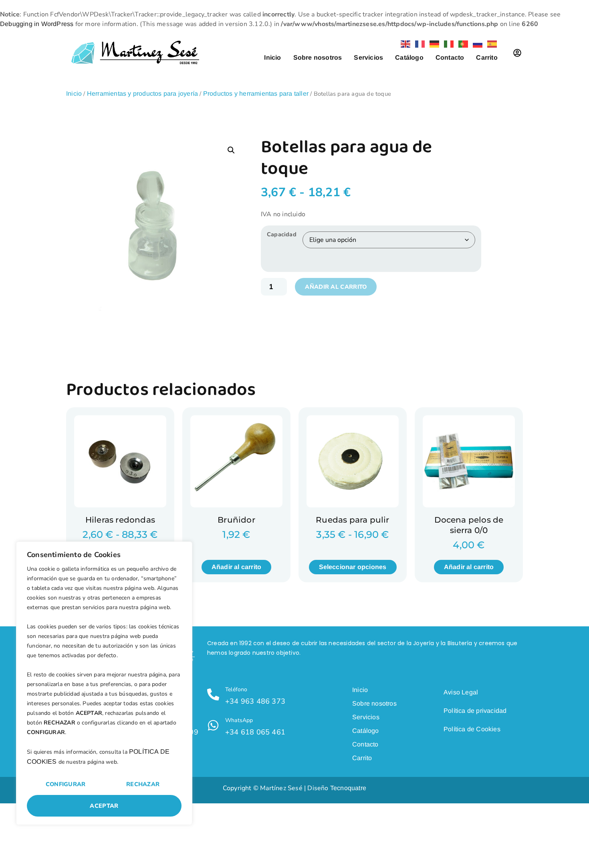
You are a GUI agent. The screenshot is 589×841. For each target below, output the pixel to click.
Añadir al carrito (336, 287)
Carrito (486, 57)
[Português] (461, 43)
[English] (404, 43)
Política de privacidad (475, 710)
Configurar (66, 784)
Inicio (272, 57)
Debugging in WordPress (36, 23)
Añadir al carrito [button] (236, 566)
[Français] (418, 43)
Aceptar (104, 806)
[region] (104, 683)
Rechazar (142, 784)
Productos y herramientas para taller (256, 93)
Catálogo (409, 57)
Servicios (368, 57)
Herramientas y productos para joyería (142, 93)
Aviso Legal (461, 692)
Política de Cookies (472, 729)
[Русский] (476, 43)
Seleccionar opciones (353, 566)
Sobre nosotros (317, 57)
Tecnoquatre (348, 788)
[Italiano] (447, 43)
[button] (231, 150)
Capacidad (282, 234)
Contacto (450, 57)
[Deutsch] (433, 43)
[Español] (490, 43)
